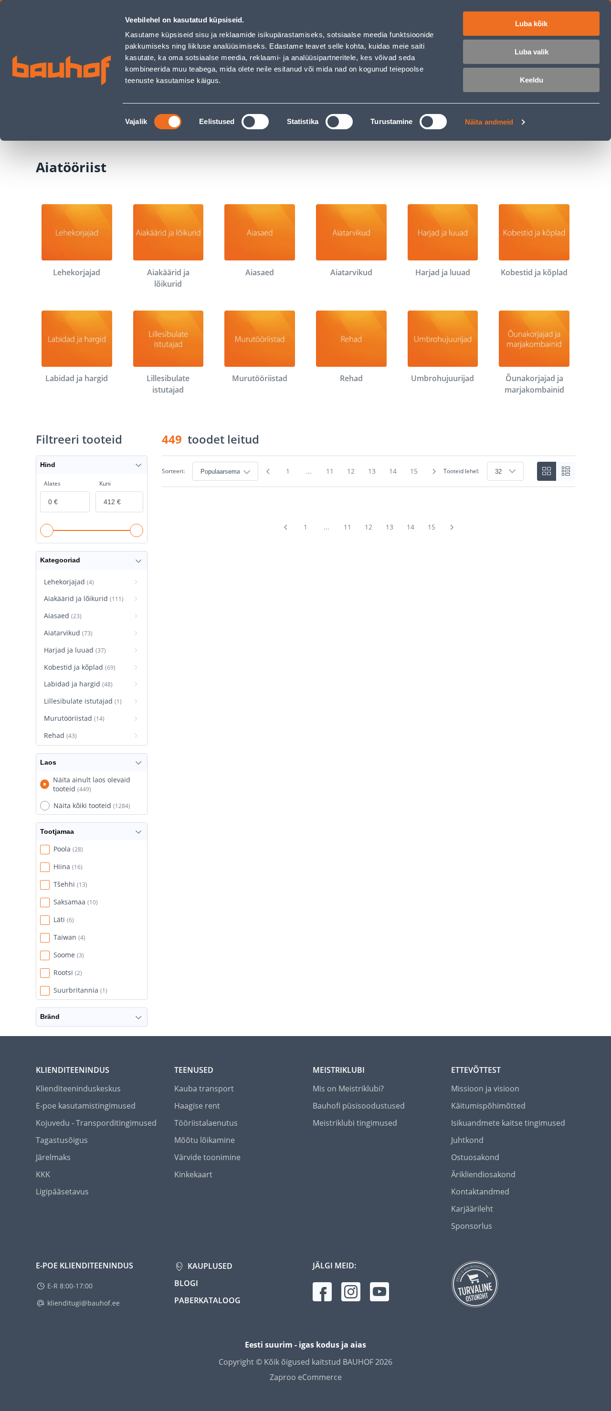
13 (372, 471)
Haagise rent (197, 1105)
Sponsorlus (471, 1226)
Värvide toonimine (207, 1157)
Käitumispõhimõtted (488, 1105)
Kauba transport (204, 1088)
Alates (52, 483)
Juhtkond (467, 1140)
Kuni (105, 483)
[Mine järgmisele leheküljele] (433, 471)
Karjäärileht (472, 1209)
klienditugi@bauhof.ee (83, 1302)
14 (393, 471)
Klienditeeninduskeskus (78, 1088)
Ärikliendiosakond (483, 1174)
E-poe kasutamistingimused (86, 1105)
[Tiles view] (546, 471)
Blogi (186, 1283)
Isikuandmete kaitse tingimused (508, 1123)
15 (414, 471)
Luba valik (531, 52)
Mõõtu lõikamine (204, 1140)
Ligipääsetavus (62, 1191)
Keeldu (531, 80)
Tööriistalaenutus (206, 1123)
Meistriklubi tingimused (355, 1123)
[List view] (565, 471)
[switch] (255, 121)
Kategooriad (60, 560)
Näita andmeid (489, 122)
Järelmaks (53, 1157)
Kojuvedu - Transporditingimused (96, 1123)
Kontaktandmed (480, 1191)
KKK (43, 1174)
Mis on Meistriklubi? (348, 1088)
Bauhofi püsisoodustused (359, 1105)
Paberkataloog (207, 1300)
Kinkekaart (193, 1174)
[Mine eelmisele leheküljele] (267, 471)
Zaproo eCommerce (306, 1377)
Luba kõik (531, 24)
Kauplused (209, 1266)
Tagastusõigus (62, 1140)
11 (330, 471)
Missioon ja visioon (485, 1088)
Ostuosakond (475, 1157)
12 (351, 471)
